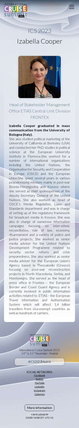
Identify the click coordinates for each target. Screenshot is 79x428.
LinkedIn (39, 386)
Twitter (40, 379)
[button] (71, 7)
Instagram (39, 390)
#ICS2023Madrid (39, 361)
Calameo (40, 394)
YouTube (39, 382)
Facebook (39, 375)
